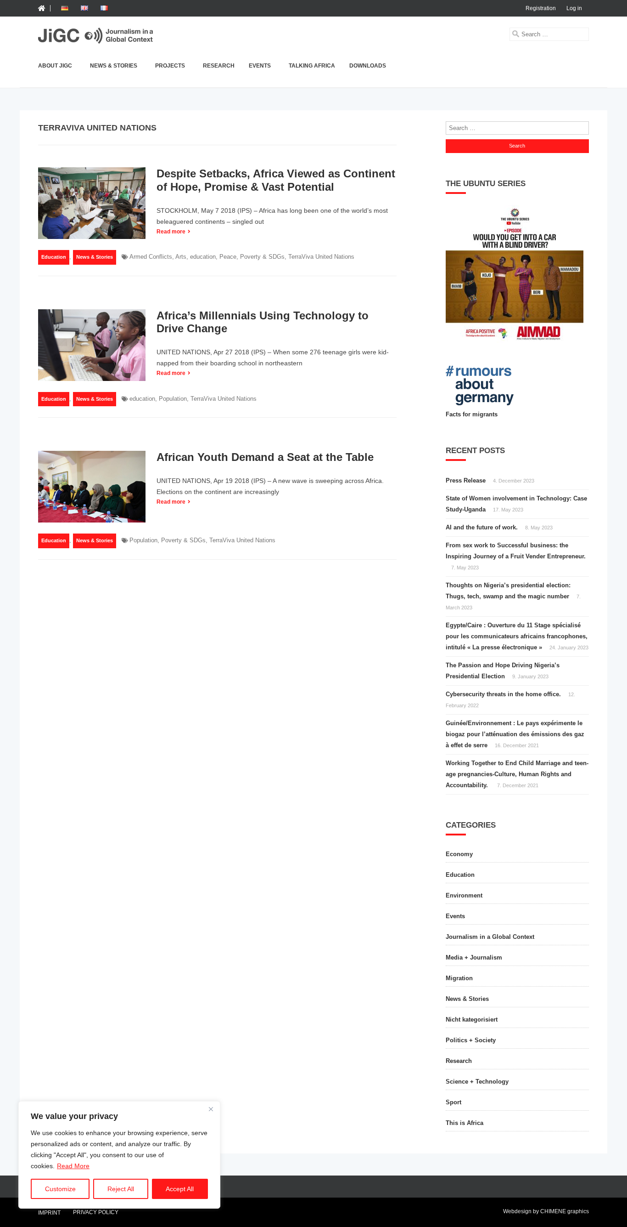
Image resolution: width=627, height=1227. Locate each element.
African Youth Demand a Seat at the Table (265, 457)
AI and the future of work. (482, 527)
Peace (227, 256)
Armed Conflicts (150, 256)
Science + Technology (477, 1081)
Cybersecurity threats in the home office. (503, 694)
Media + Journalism (474, 957)
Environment (464, 895)
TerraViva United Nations (321, 256)
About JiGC (55, 65)
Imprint (49, 1213)
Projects (170, 65)
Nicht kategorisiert (472, 1019)
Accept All (180, 1189)
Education (53, 257)
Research (219, 65)
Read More (73, 1166)
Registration (541, 8)
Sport (453, 1102)
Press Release (466, 480)
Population (173, 398)
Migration (459, 978)
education (203, 256)
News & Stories (113, 65)
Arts (180, 256)
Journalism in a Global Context (490, 936)
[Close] (210, 1108)
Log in (574, 8)
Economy (459, 854)
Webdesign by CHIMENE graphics (546, 1211)
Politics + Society (471, 1040)
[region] (119, 1155)
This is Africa (464, 1122)
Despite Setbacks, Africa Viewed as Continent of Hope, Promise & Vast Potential (276, 180)
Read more (171, 231)
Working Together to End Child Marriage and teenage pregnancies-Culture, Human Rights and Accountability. (517, 774)
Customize (60, 1189)
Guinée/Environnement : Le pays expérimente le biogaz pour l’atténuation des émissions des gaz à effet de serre (515, 734)
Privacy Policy (95, 1212)
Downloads (367, 65)
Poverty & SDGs (262, 256)
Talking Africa (312, 65)
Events (260, 65)
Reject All (120, 1189)
